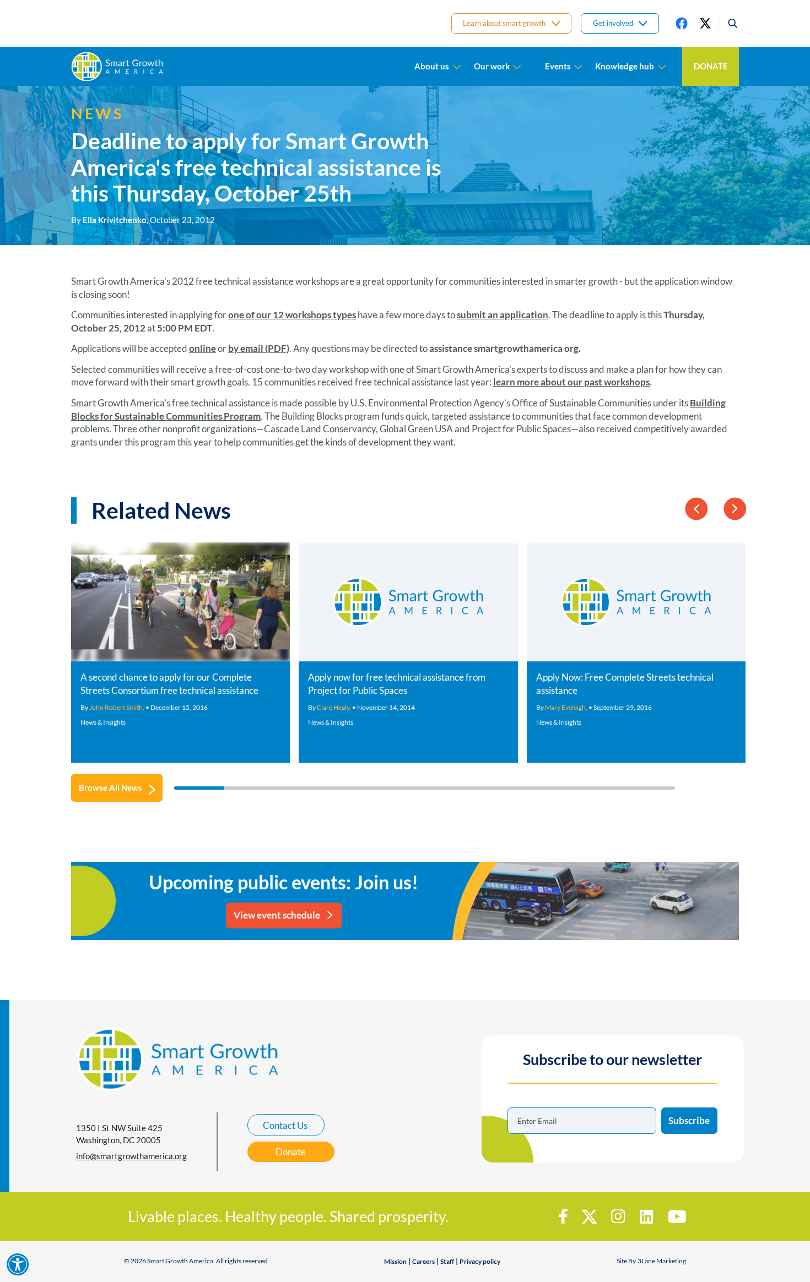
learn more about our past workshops (571, 382)
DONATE (711, 66)
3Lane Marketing (662, 1261)
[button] (729, 23)
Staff (447, 1261)
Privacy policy (480, 1261)
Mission (395, 1261)
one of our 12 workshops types (292, 314)
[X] (705, 23)
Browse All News (110, 787)
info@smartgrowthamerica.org (131, 1156)
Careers (423, 1261)
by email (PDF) (258, 348)
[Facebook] (682, 23)
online (202, 348)
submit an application (502, 314)
